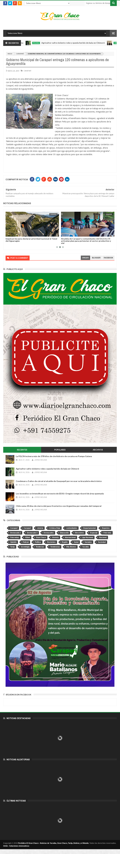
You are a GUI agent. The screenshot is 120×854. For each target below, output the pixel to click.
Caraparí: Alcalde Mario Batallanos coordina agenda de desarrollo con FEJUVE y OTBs (86, 239)
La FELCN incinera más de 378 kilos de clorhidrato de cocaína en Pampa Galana (54, 456)
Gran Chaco (41, 537)
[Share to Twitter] (11, 233)
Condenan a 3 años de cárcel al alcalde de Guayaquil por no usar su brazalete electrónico (59, 481)
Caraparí (20, 54)
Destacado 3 (32, 533)
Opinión (13, 542)
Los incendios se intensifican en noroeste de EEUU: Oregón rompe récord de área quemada (60, 493)
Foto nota (107, 533)
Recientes (51, 542)
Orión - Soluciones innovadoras (16, 846)
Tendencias (55, 547)
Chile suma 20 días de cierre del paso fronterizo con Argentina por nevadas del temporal (58, 506)
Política (38, 542)
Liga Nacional (87, 537)
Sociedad (102, 542)
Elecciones (79, 533)
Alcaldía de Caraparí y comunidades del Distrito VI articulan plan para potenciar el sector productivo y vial (30, 240)
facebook (108, 257)
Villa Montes (71, 547)
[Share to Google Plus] (14, 233)
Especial (93, 533)
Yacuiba (85, 547)
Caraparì (27, 528)
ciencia (40, 528)
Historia (55, 537)
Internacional (97, 43)
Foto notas (14, 537)
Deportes (106, 528)
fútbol (27, 537)
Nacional (103, 537)
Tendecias (40, 547)
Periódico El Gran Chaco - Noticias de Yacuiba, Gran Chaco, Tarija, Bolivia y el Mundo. (53, 843)
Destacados (49, 533)
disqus (85, 257)
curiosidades (71, 528)
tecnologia (25, 547)
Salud (76, 542)
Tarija (12, 547)
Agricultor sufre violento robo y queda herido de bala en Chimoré (50, 43)
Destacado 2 (15, 533)
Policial (26, 542)
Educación (64, 533)
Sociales (88, 542)
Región (65, 542)
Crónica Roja (54, 528)
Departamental (89, 528)
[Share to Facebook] (8, 233)
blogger (96, 257)
